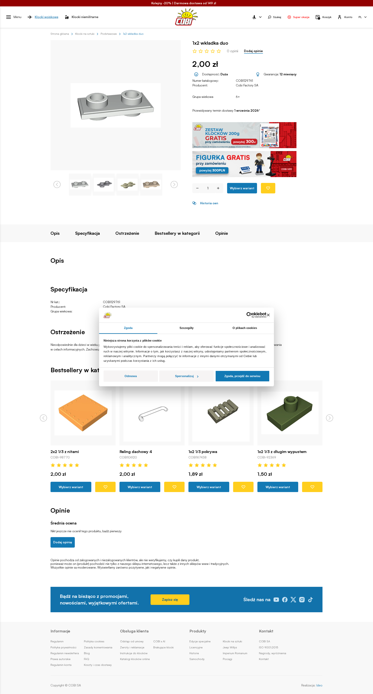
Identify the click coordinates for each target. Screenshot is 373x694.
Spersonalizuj (184, 376)
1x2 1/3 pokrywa (202, 451)
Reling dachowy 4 (135, 451)
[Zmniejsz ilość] (196, 188)
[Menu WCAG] (257, 17)
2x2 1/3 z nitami (65, 451)
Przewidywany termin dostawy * (226, 110)
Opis (55, 233)
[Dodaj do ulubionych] (268, 188)
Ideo (319, 685)
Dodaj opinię (62, 542)
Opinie (221, 233)
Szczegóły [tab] (187, 328)
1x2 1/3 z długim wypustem (282, 451)
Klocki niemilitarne (85, 17)
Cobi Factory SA (247, 85)
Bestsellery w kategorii (177, 233)
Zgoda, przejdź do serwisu (242, 376)
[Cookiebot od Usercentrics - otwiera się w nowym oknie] (249, 315)
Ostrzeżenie (127, 233)
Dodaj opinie (253, 51)
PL (360, 16)
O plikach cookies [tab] (245, 328)
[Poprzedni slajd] (43, 418)
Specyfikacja (87, 233)
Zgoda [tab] (128, 328)
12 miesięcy (288, 74)
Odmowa (131, 376)
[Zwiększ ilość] (219, 188)
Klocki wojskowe (46, 17)
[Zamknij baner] (268, 315)
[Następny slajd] (329, 418)
